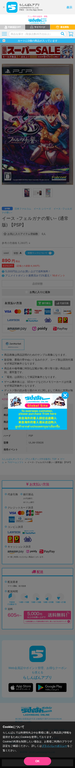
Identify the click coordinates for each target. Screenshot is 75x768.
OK (37, 761)
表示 (69, 7)
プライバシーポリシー (54, 745)
